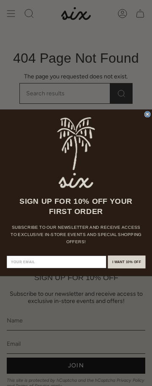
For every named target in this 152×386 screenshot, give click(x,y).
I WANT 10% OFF (126, 262)
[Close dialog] (147, 114)
